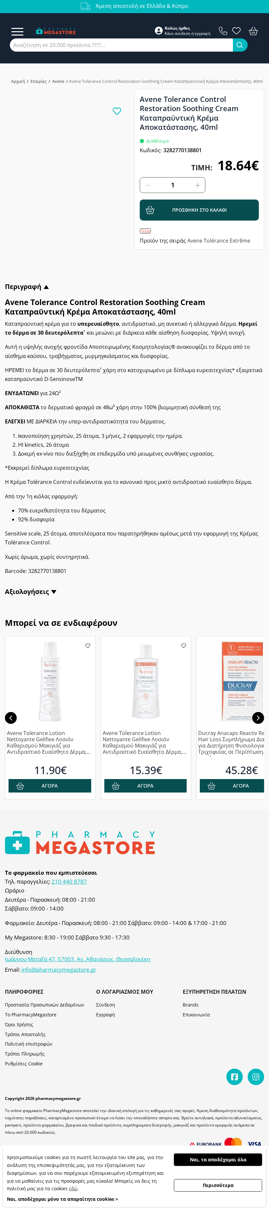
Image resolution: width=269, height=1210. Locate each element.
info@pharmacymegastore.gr (58, 969)
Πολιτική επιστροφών (28, 1044)
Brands (190, 1005)
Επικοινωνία (196, 1014)
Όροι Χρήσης (19, 1024)
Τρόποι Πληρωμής (25, 1054)
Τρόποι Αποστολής (25, 1034)
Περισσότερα (218, 1185)
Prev (11, 718)
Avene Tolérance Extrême (218, 240)
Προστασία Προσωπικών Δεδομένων (44, 1005)
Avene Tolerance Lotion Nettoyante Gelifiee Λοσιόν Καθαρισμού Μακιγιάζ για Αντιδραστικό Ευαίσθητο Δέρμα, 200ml (47, 743)
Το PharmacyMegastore (30, 1014)
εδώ (73, 1188)
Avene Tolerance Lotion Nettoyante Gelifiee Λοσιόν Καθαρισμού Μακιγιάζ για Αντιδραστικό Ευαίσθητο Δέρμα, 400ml (142, 743)
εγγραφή (202, 33)
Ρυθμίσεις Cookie (24, 1063)
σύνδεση (182, 33)
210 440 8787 (69, 881)
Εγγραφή (105, 1014)
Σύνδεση (105, 1005)
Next (258, 718)
